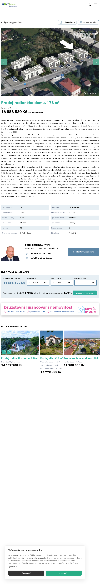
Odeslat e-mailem (90, 22)
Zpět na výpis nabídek (14, 22)
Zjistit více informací (84, 293)
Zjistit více (12, 566)
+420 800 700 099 (41, 253)
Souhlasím (64, 573)
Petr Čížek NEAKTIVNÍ (37, 245)
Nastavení (26, 573)
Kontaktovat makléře (83, 252)
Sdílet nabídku (69, 22)
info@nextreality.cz (41, 258)
